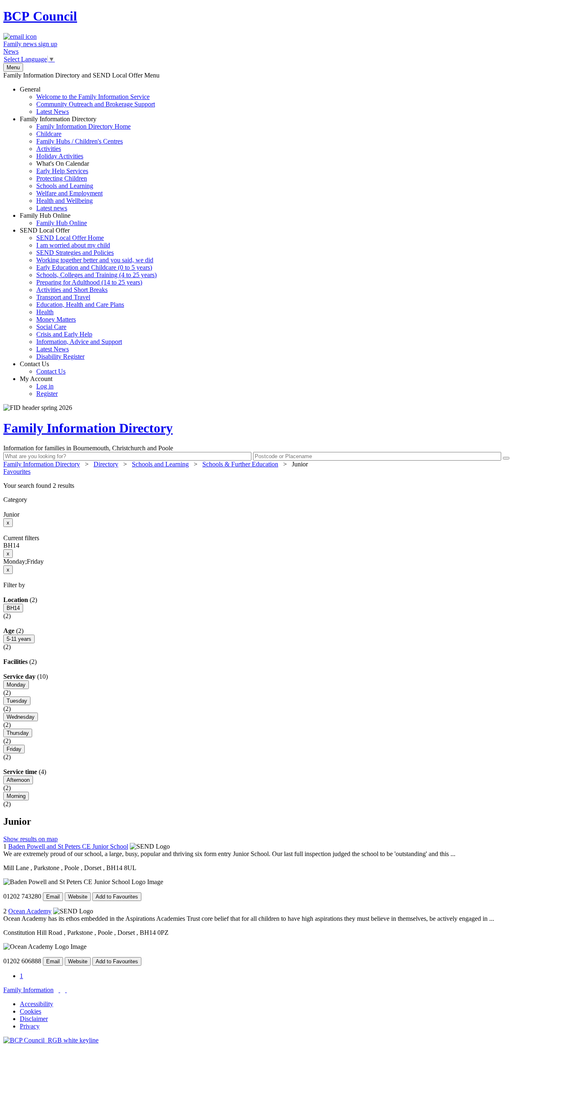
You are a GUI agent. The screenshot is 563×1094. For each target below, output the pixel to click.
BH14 (13, 608)
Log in (45, 386)
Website (77, 897)
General (87, 100)
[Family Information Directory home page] (51, 1040)
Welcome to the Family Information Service (93, 96)
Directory (106, 464)
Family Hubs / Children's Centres (79, 141)
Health (45, 311)
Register (47, 393)
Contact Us (43, 367)
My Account (39, 386)
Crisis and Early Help (64, 334)
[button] (281, 485)
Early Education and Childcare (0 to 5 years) (94, 267)
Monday (16, 685)
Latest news (51, 208)
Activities (48, 148)
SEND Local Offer (88, 293)
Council (40, 16)
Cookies (30, 1011)
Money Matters (56, 319)
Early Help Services (62, 170)
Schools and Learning (64, 185)
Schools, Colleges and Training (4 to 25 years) (96, 274)
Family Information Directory (75, 163)
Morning (16, 796)
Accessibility (36, 1003)
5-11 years (19, 639)
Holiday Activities (59, 156)
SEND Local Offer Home (70, 237)
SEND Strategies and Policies (75, 252)
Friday (14, 749)
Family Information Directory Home (83, 126)
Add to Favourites (117, 897)
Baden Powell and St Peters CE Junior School (68, 846)
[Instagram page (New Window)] (66, 989)
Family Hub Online (53, 219)
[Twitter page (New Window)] (59, 989)
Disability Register (60, 356)
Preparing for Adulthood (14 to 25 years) (89, 282)
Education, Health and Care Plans (80, 304)
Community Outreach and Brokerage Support (95, 104)
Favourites (16, 471)
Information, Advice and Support (79, 341)
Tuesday (17, 701)
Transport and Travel (63, 297)
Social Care (51, 326)
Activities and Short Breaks (72, 289)
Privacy (30, 1026)
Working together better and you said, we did (94, 260)
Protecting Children (61, 178)
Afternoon (18, 780)
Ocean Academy (30, 911)
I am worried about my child (73, 245)
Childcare (48, 133)
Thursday (18, 733)
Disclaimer (34, 1018)
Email (53, 897)
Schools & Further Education (240, 464)
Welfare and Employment (69, 193)
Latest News (52, 111)
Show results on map (30, 838)
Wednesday (21, 717)
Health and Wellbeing (64, 200)
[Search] (506, 458)
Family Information (28, 989)
